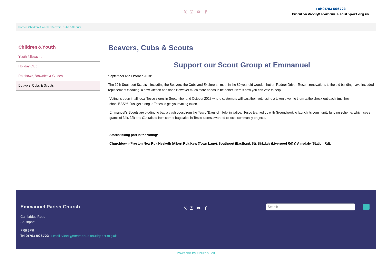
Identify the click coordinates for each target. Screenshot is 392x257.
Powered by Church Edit (196, 253)
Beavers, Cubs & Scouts (66, 27)
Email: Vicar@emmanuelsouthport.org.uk (84, 236)
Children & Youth (39, 27)
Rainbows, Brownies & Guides (40, 76)
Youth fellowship (30, 56)
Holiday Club (27, 66)
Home (22, 27)
